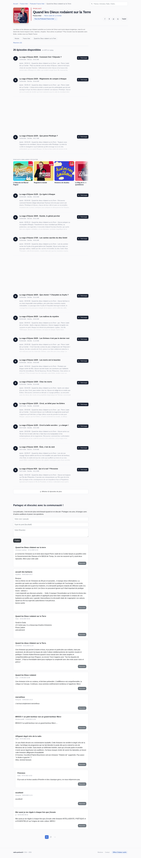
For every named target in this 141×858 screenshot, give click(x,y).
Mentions (100, 852)
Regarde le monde (40, 182)
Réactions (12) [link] (17, 42)
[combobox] (109, 4)
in (117, 19)
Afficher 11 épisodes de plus (51, 491)
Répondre (82, 563)
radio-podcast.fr (18, 852)
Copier (124, 19)
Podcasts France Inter (37, 4)
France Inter (24, 4)
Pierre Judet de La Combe (53, 15)
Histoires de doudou (62, 182)
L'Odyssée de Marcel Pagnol (20, 184)
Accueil (15, 4)
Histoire (17, 38)
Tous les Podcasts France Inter (44, 19)
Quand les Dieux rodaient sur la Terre (45, 38)
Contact (107, 852)
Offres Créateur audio (119, 852)
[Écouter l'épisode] (15, 58)
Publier (17, 540)
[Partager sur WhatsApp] (113, 19)
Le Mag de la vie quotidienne (81, 184)
